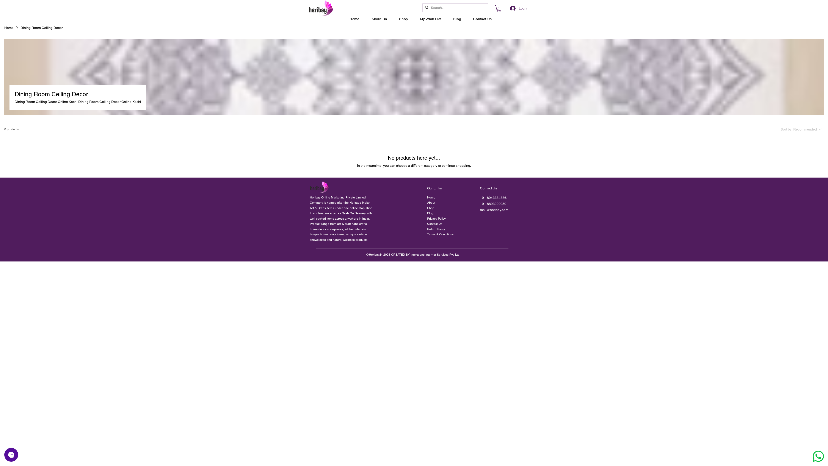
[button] (498, 8)
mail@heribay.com (494, 210)
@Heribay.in (374, 254)
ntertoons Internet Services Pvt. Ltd (435, 254)
